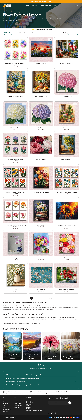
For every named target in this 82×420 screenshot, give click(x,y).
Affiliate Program (7, 409)
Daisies (15, 289)
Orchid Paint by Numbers (15, 258)
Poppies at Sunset (41, 63)
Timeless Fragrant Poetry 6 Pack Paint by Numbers (15, 225)
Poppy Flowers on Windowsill (66, 289)
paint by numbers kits (30, 323)
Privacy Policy (17, 401)
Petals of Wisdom (41, 225)
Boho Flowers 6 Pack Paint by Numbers (67, 192)
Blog (4, 407)
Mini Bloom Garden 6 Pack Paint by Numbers (15, 193)
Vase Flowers (41, 258)
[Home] (3, 10)
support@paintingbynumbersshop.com (34, 410)
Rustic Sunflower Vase (41, 96)
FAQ (4, 405)
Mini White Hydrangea (15, 128)
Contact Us (5, 401)
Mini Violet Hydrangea (41, 128)
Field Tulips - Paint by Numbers (41, 192)
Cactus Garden (66, 128)
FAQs (40, 368)
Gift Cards (5, 403)
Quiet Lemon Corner (66, 159)
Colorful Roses (66, 258)
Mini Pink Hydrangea (66, 96)
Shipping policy (17, 403)
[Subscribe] (69, 402)
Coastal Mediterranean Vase (15, 96)
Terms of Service (18, 405)
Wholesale (5, 411)
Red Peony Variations (41, 159)
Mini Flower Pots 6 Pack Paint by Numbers (15, 160)
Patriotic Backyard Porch (66, 63)
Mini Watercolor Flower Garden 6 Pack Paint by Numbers (15, 64)
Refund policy (17, 407)
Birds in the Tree (41, 289)
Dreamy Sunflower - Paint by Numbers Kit (66, 225)
